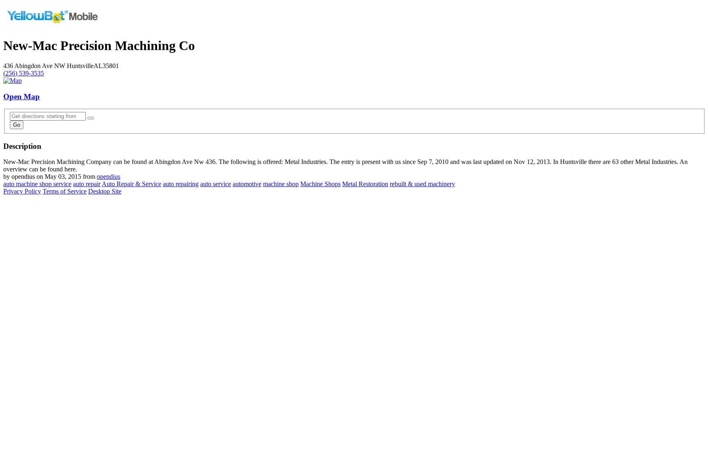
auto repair (87, 183)
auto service (215, 183)
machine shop (281, 183)
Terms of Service (65, 191)
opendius (108, 176)
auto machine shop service (37, 183)
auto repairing (181, 183)
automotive (247, 183)
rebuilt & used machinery (422, 183)
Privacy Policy (22, 191)
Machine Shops (320, 183)
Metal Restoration (365, 183)
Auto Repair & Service (131, 183)
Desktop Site (104, 191)
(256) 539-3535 (23, 73)
